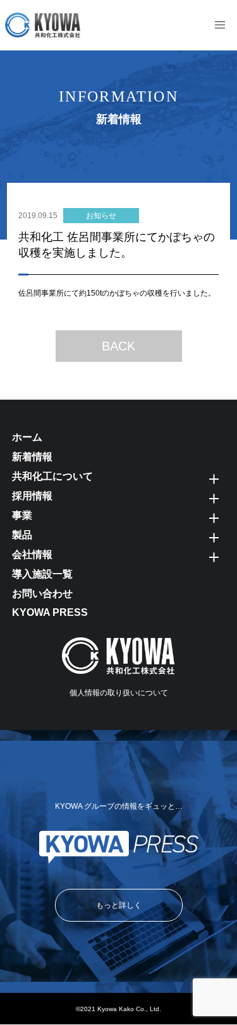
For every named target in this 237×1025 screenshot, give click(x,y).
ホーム (27, 437)
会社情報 (32, 554)
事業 (22, 515)
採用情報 (32, 495)
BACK (118, 346)
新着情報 (32, 456)
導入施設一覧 (42, 574)
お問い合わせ (42, 593)
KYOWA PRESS (50, 612)
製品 (22, 535)
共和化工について (52, 476)
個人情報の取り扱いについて (119, 692)
